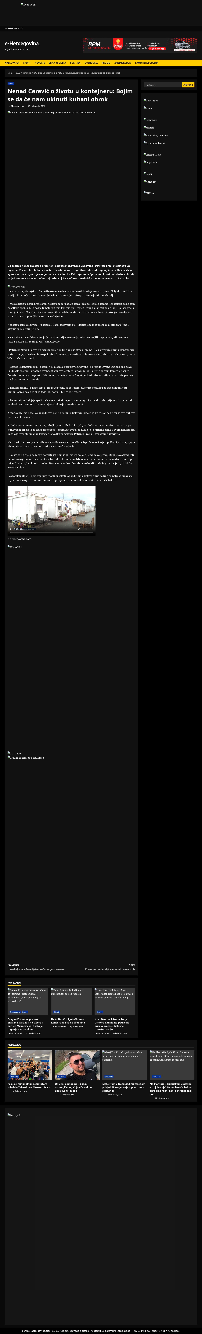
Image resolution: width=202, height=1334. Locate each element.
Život (10, 83)
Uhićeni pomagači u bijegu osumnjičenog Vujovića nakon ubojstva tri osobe (73, 1087)
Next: (110, 967)
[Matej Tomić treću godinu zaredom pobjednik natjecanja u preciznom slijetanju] (124, 1065)
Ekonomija (91, 62)
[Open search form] (196, 63)
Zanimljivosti (122, 62)
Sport (27, 62)
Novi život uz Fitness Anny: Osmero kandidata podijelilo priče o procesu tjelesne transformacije (112, 1024)
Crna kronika (57, 62)
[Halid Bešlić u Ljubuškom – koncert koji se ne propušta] (71, 1001)
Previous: (36, 967)
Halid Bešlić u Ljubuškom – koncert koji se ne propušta (68, 1020)
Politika (75, 62)
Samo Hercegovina (146, 62)
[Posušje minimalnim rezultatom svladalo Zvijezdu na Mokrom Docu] (30, 1065)
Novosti (40, 62)
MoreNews (158, 1330)
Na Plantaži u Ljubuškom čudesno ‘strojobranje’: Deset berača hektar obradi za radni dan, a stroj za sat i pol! (171, 1089)
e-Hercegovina (22, 43)
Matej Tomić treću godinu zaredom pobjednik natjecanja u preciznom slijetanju (123, 1087)
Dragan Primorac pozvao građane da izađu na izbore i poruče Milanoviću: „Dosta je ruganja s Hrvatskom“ (25, 1024)
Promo (106, 62)
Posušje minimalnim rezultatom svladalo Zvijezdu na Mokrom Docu (29, 1085)
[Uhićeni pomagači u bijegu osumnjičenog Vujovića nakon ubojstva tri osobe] (77, 1065)
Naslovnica (12, 62)
